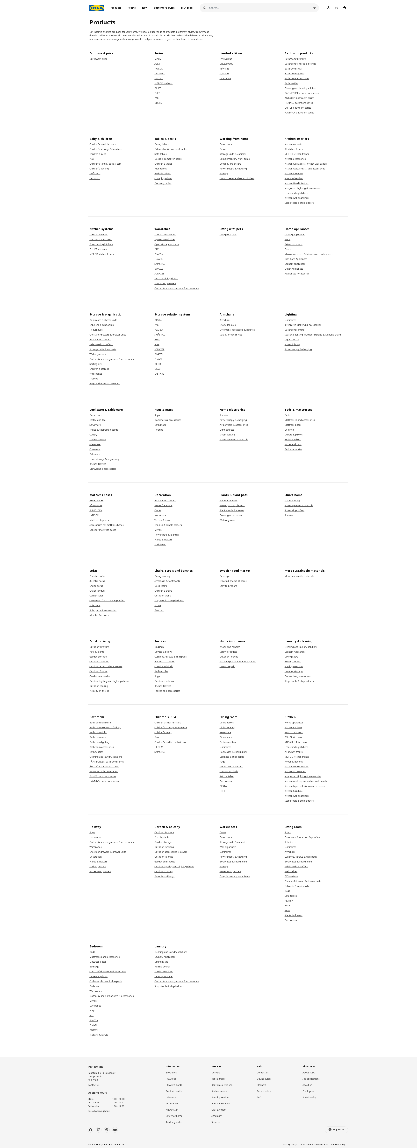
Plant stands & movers (232, 510)
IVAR (156, 344)
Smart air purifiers (294, 510)
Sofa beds (94, 605)
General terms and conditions (314, 1144)
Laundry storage (294, 671)
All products (172, 1103)
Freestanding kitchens (296, 193)
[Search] (204, 8)
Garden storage (98, 656)
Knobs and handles (230, 647)
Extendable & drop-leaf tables (170, 149)
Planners (261, 1084)
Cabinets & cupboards (101, 325)
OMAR (157, 369)
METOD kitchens (163, 83)
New (144, 7)
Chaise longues (228, 325)
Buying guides (264, 1078)
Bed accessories (293, 449)
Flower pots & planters (167, 534)
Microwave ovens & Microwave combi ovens (308, 254)
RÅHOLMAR (95, 505)
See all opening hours (99, 1111)
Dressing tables (162, 183)
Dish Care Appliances (296, 259)
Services (215, 1122)
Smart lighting (292, 344)
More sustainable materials (299, 576)
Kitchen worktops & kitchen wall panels (306, 163)
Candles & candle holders (168, 525)
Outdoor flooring (98, 671)
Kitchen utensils (97, 439)
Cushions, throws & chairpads (170, 656)
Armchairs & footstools (167, 581)
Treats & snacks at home (233, 581)
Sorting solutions (294, 666)
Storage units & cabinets (233, 154)
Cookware (94, 449)
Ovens (288, 249)
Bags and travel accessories (104, 383)
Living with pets (228, 234)
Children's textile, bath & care (105, 163)
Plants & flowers (163, 539)
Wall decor (160, 544)
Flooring (158, 429)
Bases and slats (293, 444)
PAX (156, 98)
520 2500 (93, 1080)
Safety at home (174, 1115)
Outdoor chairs (162, 595)
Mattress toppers (99, 520)
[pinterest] (107, 1130)
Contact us (94, 1084)
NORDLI (158, 68)
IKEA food (187, 7)
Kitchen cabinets (293, 144)
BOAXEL (158, 268)
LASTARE (159, 373)
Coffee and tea (97, 420)
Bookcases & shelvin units (103, 320)
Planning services (220, 1097)
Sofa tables (160, 154)
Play (91, 159)
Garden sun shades (99, 676)
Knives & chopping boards (103, 429)
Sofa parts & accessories (102, 610)
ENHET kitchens (98, 249)
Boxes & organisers (230, 163)
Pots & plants (96, 652)
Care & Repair (227, 666)
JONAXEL (159, 273)
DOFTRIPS (225, 78)
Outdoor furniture (99, 647)
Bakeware (94, 454)
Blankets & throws (164, 661)
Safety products (228, 652)
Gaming (224, 173)
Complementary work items (235, 159)
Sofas (288, 832)
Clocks (157, 510)
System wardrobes (164, 239)
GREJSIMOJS (226, 64)
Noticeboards (161, 515)
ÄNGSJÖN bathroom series (299, 98)
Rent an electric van (221, 1084)
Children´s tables (163, 163)
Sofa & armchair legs (231, 334)
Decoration (226, 781)
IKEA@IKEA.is (95, 1076)
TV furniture (96, 330)
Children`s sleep (97, 154)
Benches (159, 610)
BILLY (157, 88)
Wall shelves (95, 373)
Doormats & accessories (167, 420)
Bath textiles (291, 83)
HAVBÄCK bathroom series (299, 112)
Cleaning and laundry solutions (301, 88)
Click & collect (218, 1109)
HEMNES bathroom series (299, 103)
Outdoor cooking (98, 686)
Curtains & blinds (163, 666)
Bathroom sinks (293, 68)
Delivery (215, 1072)
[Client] (328, 8)
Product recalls (174, 1091)
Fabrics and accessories (167, 691)
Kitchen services (220, 1091)
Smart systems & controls (234, 439)
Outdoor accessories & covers (105, 666)
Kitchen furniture (294, 173)
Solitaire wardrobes (165, 234)
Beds (287, 415)
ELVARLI (158, 259)
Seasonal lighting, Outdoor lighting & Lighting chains (313, 334)
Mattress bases (293, 425)
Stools (157, 605)
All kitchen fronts (294, 149)
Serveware (95, 425)
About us (307, 1084)
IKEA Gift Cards (174, 1084)
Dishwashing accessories (102, 469)
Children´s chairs (163, 590)
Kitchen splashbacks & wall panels (238, 661)
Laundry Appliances (295, 652)
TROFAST (159, 73)
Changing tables (163, 178)
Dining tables (161, 144)
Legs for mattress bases (102, 530)
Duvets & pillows (294, 434)
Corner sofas (96, 595)
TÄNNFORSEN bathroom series (302, 93)
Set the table (227, 776)
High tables (160, 168)
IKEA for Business (220, 1103)
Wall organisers (97, 354)
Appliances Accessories (297, 273)
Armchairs (225, 320)
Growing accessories (231, 515)
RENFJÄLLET (96, 500)
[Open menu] (74, 8)
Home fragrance (163, 505)
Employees (308, 1091)
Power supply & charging (233, 168)
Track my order (174, 1122)
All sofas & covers (99, 615)
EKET (157, 93)
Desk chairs (226, 144)
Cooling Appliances (295, 234)
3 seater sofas (97, 581)
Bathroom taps (97, 737)
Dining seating (162, 576)
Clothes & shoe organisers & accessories (176, 288)
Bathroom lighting (294, 73)
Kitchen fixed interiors (297, 183)
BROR (157, 364)
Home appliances (294, 722)
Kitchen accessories (295, 159)
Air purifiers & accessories (234, 425)
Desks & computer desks (168, 159)
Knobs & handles (294, 178)
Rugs (157, 415)
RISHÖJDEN (95, 510)
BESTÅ (158, 103)
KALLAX (158, 78)
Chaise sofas (96, 586)
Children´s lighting (99, 168)
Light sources (292, 339)
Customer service (164, 7)
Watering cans (227, 520)
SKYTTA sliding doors (166, 278)
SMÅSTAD (94, 173)
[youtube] (115, 1130)
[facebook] (90, 1130)
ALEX (157, 64)
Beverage (225, 576)
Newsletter (172, 1109)
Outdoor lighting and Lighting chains (109, 681)
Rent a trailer (218, 1078)
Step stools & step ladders (299, 203)
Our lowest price (98, 59)
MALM (157, 59)
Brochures (171, 1072)
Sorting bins (95, 364)
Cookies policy (338, 1144)
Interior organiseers (165, 283)
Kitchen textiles (97, 464)
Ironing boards (293, 661)
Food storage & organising (104, 459)
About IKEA (308, 1072)
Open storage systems (166, 244)
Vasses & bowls (162, 520)
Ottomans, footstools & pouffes (237, 330)
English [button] (337, 1129)
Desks (223, 149)
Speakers (225, 415)
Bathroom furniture (295, 59)
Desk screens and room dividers (237, 178)
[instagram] (98, 1130)
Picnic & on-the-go (99, 691)
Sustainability (309, 1097)
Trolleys (93, 378)
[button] (117, 8)
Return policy (264, 1091)
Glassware (95, 444)
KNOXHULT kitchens (100, 239)
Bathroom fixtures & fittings (300, 64)
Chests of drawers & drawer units (107, 334)
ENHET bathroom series (298, 107)
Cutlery (93, 434)
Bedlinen (289, 429)
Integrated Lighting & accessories (303, 188)
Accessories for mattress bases (106, 525)
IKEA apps (171, 1097)
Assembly (216, 1115)
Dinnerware (95, 415)
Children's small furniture (102, 144)
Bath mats (160, 425)
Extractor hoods (293, 244)
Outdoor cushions (99, 661)
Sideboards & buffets (101, 344)
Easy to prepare (228, 586)
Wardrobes (95, 847)
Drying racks (291, 656)
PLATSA (158, 254)
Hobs (287, 239)
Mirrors (158, 530)
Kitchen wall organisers (297, 198)
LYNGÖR (94, 515)
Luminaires (290, 320)
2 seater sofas (97, 576)
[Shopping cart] (344, 8)
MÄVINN (224, 68)
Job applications (311, 1078)
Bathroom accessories (297, 78)
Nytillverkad (226, 59)
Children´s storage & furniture (105, 149)
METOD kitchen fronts (297, 154)
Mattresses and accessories (300, 420)
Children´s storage (99, 369)
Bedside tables (162, 173)
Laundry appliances (295, 264)
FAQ (259, 1097)
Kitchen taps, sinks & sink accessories (305, 168)
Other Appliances (294, 268)
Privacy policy (289, 1144)
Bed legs (94, 966)
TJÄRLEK (224, 73)
